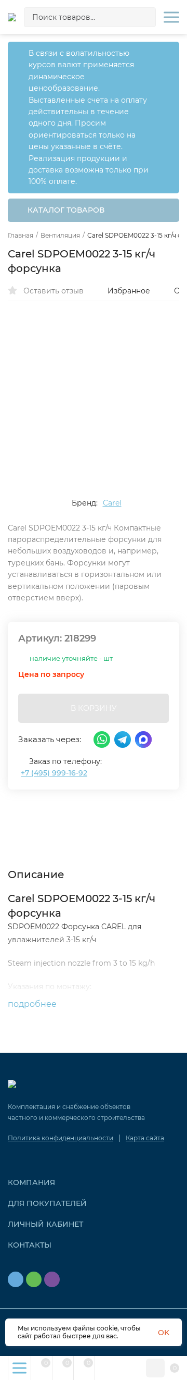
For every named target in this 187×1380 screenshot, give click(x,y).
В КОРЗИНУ (94, 708)
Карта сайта (145, 1138)
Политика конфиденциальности (60, 1138)
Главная (20, 235)
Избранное (129, 290)
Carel (112, 503)
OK (163, 1332)
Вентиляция (60, 235)
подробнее (33, 1004)
